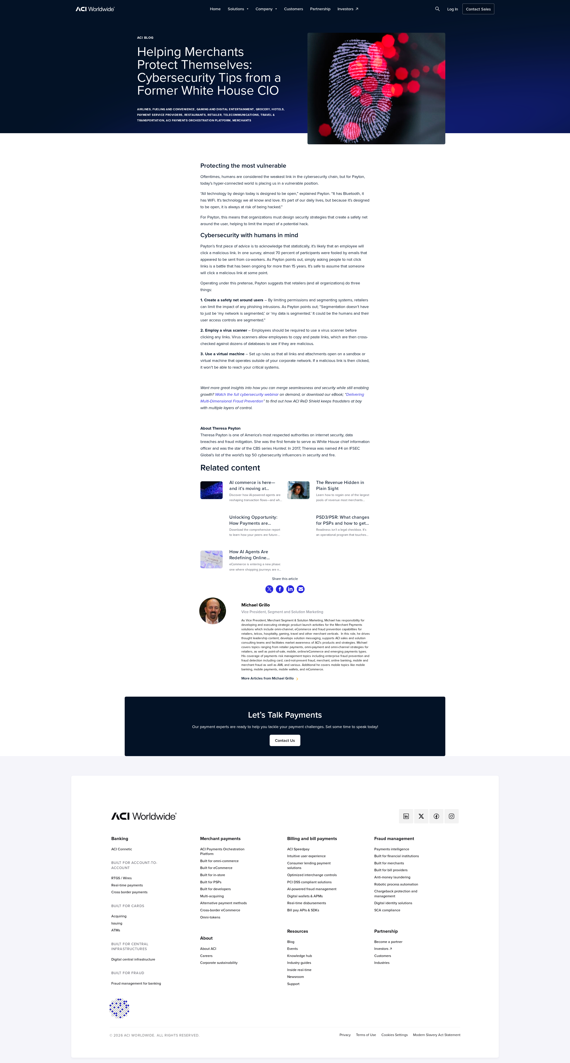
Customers (293, 9)
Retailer (215, 115)
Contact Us (285, 740)
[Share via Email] (301, 589)
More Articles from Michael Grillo (267, 678)
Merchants (241, 120)
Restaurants (195, 115)
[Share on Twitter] (269, 589)
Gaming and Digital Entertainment (225, 109)
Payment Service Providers (160, 115)
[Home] (144, 815)
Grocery (263, 109)
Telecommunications (241, 115)
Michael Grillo (255, 604)
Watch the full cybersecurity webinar (247, 394)
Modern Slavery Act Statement (436, 1035)
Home (215, 9)
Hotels (278, 109)
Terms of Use (366, 1035)
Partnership (320, 9)
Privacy (345, 1035)
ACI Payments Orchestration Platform (198, 120)
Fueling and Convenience (174, 109)
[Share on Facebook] (280, 589)
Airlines (144, 109)
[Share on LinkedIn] (290, 589)
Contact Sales (478, 9)
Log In (452, 9)
